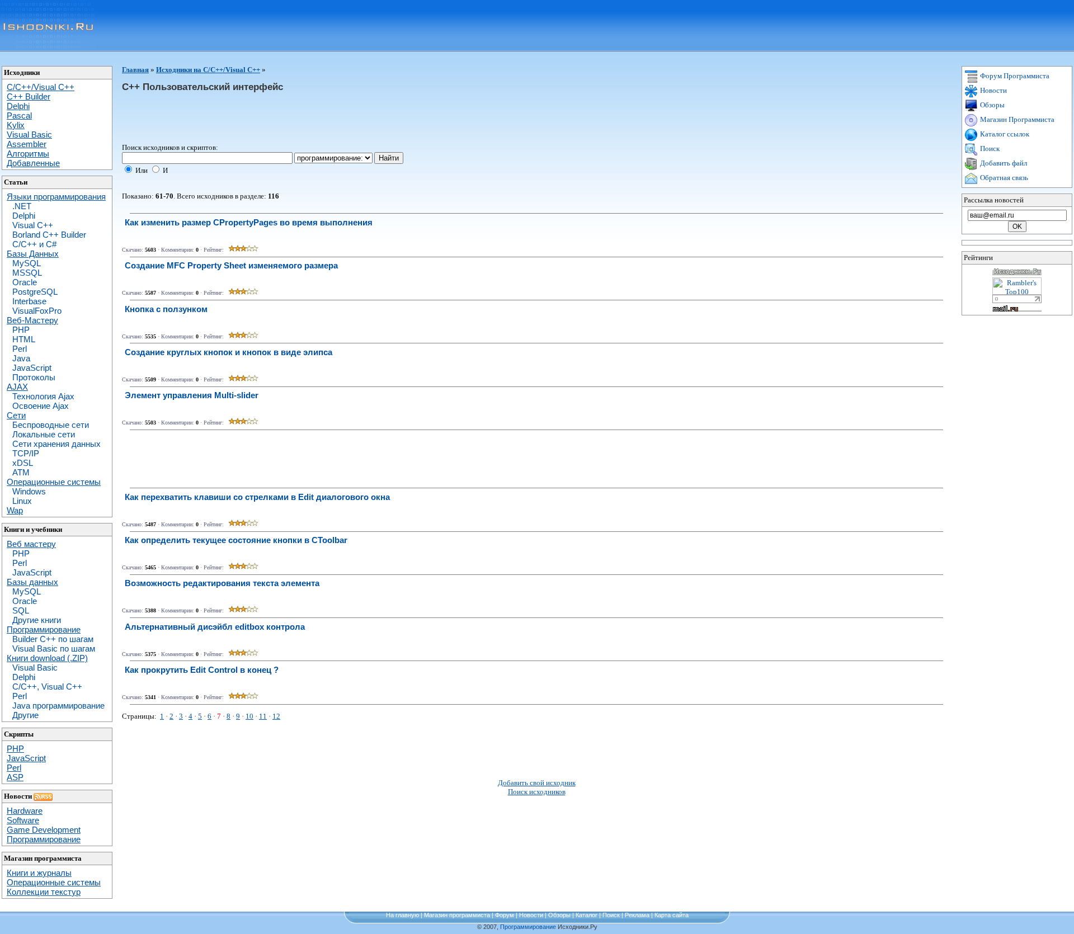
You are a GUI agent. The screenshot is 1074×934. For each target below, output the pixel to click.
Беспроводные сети (50, 425)
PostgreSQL (35, 291)
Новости (992, 90)
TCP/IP (25, 453)
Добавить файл (1002, 163)
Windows (29, 491)
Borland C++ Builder (49, 234)
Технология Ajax (43, 396)
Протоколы (33, 377)
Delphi (23, 215)
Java (21, 358)
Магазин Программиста (1016, 119)
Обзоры (991, 105)
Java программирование (58, 705)
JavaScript (31, 367)
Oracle (24, 282)
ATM (21, 472)
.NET (21, 206)
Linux (22, 501)
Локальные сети (43, 434)
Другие (25, 715)
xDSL (22, 463)
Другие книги (36, 620)
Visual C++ (32, 225)
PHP (21, 329)
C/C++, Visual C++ (47, 686)
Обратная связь (1003, 177)
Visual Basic (35, 667)
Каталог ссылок (1003, 134)
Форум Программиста (1013, 76)
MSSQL (27, 272)
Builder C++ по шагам (52, 639)
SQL (20, 610)
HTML (23, 339)
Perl (19, 348)
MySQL (26, 263)
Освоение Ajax (40, 406)
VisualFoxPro (37, 310)
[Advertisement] (325, 118)
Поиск (989, 148)
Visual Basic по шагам (53, 648)
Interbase (29, 301)
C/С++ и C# (34, 244)
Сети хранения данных (56, 444)
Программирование (528, 926)
